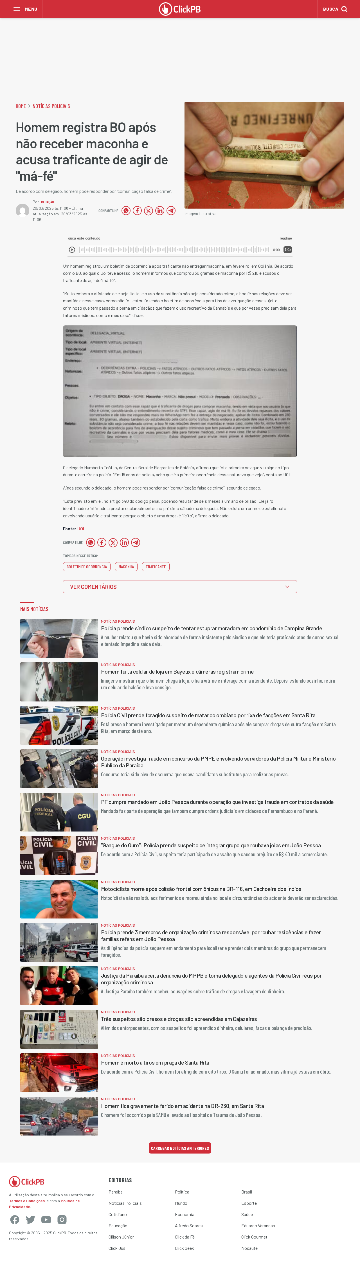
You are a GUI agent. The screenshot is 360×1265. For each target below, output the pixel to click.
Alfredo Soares (189, 1225)
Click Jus (117, 1248)
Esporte (249, 1203)
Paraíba (116, 1191)
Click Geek (184, 1248)
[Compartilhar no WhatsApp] (126, 210)
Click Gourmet (254, 1236)
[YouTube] (46, 1219)
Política (182, 1191)
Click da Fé (185, 1236)
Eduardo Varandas (258, 1225)
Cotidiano (118, 1214)
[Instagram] (62, 1219)
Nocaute (249, 1248)
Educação (118, 1225)
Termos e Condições (27, 1200)
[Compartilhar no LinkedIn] (159, 210)
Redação (47, 201)
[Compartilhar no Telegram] (171, 210)
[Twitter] (30, 1219)
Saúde (247, 1214)
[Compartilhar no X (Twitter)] (148, 210)
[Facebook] (14, 1219)
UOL (81, 528)
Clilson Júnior (121, 1236)
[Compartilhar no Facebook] (137, 210)
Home (21, 105)
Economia (184, 1214)
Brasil (246, 1191)
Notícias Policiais (51, 105)
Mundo (181, 1203)
